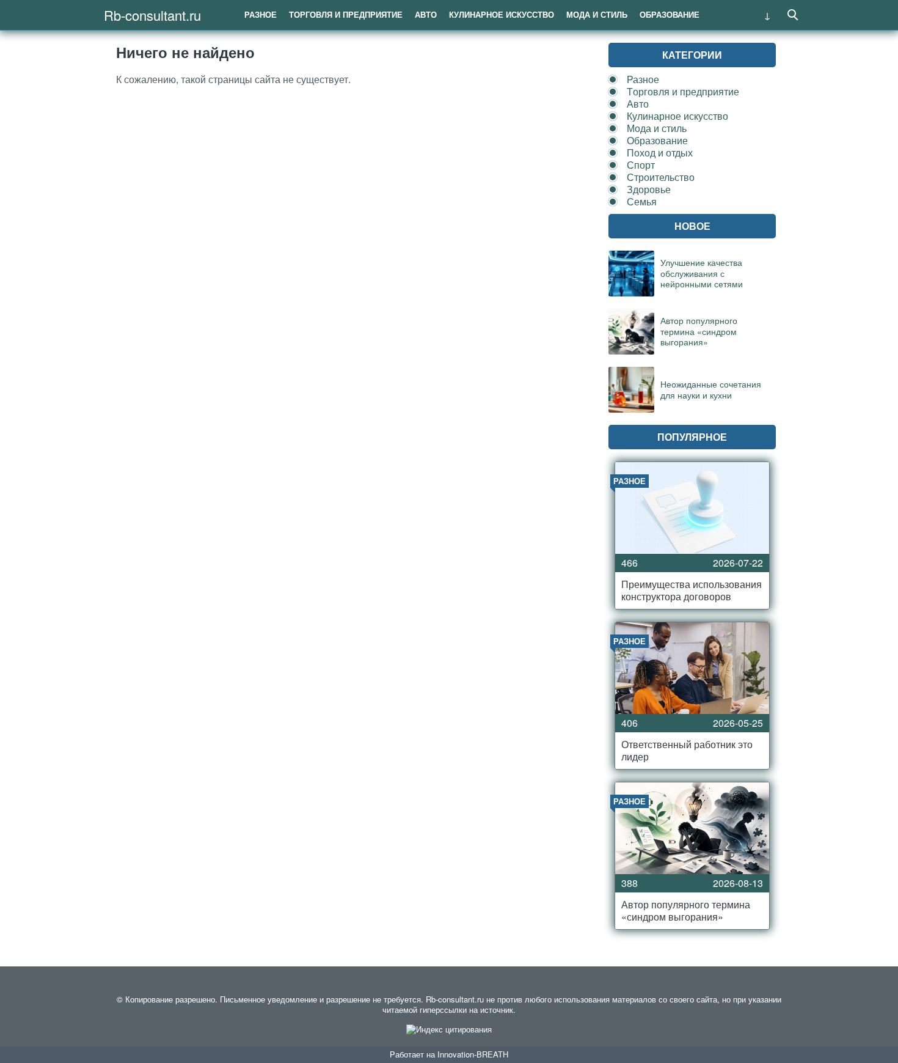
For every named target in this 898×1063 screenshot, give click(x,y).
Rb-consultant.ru (152, 15)
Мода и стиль (596, 14)
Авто (426, 14)
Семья (642, 201)
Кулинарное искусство (501, 14)
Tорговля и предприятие (346, 14)
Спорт (641, 165)
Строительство (661, 177)
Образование (669, 14)
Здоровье (649, 189)
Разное (260, 14)
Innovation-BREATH (472, 1054)
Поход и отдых (660, 152)
